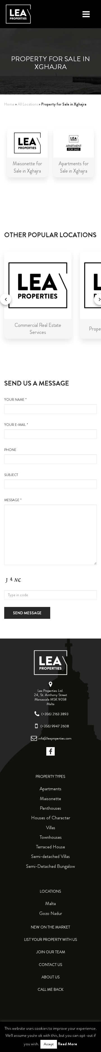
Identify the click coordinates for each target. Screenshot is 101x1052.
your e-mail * (16, 424)
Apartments (50, 788)
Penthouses (50, 808)
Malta (50, 903)
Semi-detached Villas (50, 856)
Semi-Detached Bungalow (50, 866)
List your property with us (50, 939)
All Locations (28, 104)
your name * (15, 399)
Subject (11, 475)
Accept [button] (49, 1044)
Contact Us (50, 964)
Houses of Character (50, 817)
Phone (10, 450)
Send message (27, 613)
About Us (51, 977)
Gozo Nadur (50, 913)
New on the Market (50, 927)
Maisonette (50, 798)
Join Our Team (50, 952)
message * (13, 500)
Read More (67, 1044)
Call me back (50, 989)
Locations (50, 891)
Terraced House (50, 846)
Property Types (50, 776)
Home (9, 104)
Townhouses (51, 837)
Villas (50, 827)
